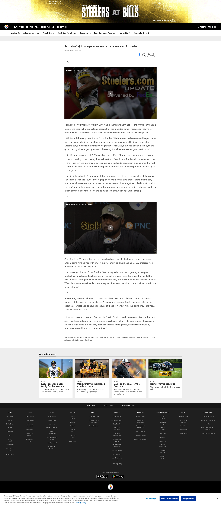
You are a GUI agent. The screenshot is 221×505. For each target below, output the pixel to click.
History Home (183, 416)
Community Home (208, 416)
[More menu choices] (70, 27)
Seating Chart (162, 441)
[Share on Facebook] (139, 56)
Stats (9, 435)
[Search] (198, 26)
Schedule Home (94, 416)
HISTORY (183, 412)
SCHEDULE (93, 412)
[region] (110, 499)
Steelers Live (52, 420)
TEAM (10, 412)
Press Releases (29, 420)
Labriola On (29, 429)
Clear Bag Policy (117, 463)
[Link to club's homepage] (6, 26)
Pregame (73, 426)
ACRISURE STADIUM (162, 412)
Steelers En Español (140, 439)
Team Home (9, 416)
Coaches (9, 427)
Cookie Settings (150, 498)
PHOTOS (73, 412)
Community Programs (208, 420)
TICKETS (117, 412)
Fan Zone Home (140, 416)
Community (73, 441)
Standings (10, 431)
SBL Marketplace (117, 450)
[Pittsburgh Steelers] (110, 487)
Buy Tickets (117, 424)
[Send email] (149, 56)
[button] (110, 93)
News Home (29, 416)
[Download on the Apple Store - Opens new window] (102, 477)
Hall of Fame (183, 429)
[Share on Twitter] (144, 56)
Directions (163, 433)
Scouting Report (52, 443)
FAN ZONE (140, 412)
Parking (162, 437)
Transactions (10, 444)
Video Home (51, 416)
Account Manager (117, 420)
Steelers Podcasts (140, 435)
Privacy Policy (81, 503)
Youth (208, 424)
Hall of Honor (184, 426)
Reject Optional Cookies (169, 498)
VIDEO (52, 412)
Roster (10, 420)
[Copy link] (153, 55)
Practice (72, 422)
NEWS (30, 412)
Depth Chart (9, 424)
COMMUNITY (208, 412)
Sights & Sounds (51, 427)
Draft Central (10, 454)
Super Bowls (184, 433)
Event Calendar (94, 426)
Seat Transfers (117, 454)
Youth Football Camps (208, 433)
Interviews (52, 424)
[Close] (217, 498)
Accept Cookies (188, 498)
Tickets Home (117, 416)
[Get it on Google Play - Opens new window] (118, 477)
